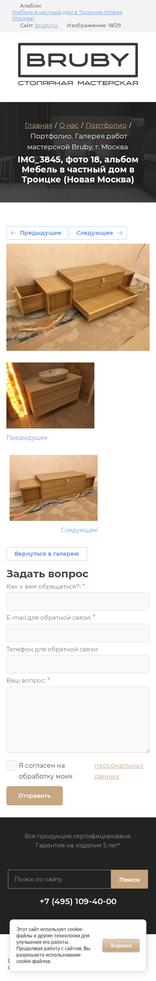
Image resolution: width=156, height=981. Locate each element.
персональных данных (118, 771)
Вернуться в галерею (46, 553)
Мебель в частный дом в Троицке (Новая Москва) (67, 15)
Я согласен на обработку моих (81, 771)
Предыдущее (40, 232)
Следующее (94, 232)
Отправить (34, 795)
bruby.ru (46, 25)
